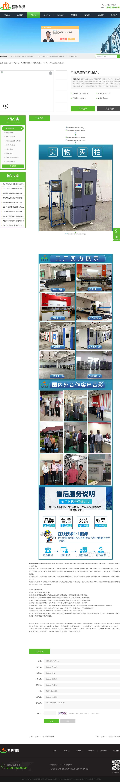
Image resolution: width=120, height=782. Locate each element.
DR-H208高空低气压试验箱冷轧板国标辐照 (51, 56)
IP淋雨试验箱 (9, 149)
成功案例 (87, 15)
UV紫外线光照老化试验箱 (13, 141)
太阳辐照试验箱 (10, 161)
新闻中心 (47, 15)
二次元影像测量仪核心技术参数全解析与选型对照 (14, 211)
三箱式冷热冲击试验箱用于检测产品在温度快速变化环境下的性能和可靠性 (14, 202)
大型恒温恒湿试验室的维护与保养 (13, 221)
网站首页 (7, 15)
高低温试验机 (36, 63)
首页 (10, 63)
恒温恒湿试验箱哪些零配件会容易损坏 (14, 193)
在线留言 (101, 15)
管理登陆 (98, 779)
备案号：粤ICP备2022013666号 (63, 779)
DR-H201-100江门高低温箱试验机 (44, 736)
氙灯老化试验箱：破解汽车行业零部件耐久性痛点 (14, 225)
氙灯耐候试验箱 (10, 145)
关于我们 (20, 15)
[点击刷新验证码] (62, 713)
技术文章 (60, 15)
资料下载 (74, 15)
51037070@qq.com (65, 765)
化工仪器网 (91, 779)
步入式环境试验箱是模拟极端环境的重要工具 (14, 184)
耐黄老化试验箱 (10, 136)
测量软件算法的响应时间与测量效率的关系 (14, 216)
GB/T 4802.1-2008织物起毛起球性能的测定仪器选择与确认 (14, 188)
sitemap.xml (77, 779)
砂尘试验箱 (9, 153)
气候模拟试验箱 (25, 63)
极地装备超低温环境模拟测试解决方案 (14, 198)
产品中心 (34, 15)
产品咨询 (83, 108)
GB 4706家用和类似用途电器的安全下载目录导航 (14, 207)
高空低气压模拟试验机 (12, 157)
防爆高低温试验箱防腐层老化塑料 (79, 56)
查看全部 (13, 166)
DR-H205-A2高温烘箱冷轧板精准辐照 (22, 56)
